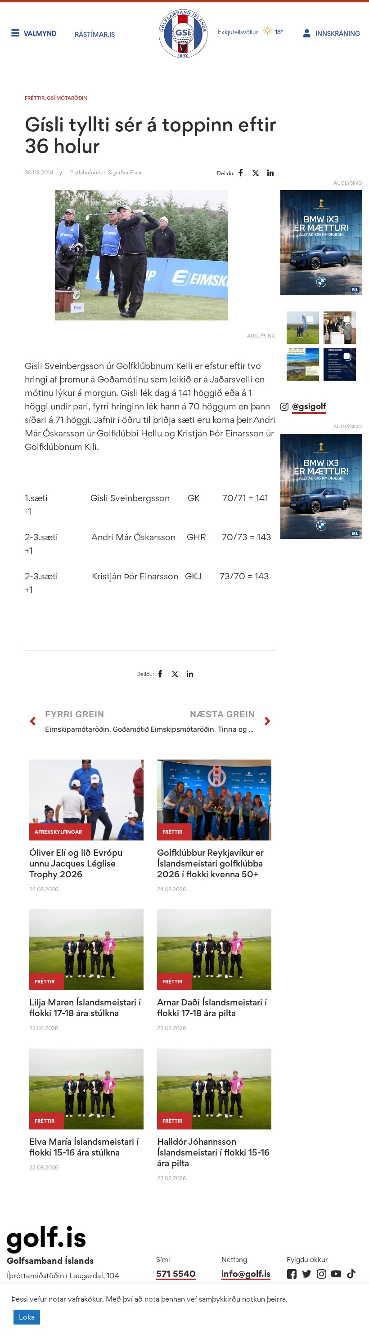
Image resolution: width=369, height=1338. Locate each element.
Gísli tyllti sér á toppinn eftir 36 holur (150, 135)
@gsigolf (309, 406)
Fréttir (35, 98)
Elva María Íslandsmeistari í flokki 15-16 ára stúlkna (84, 1147)
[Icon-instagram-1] (321, 1274)
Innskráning (337, 33)
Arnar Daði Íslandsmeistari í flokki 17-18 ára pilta (212, 1007)
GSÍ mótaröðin (67, 98)
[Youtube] (336, 1274)
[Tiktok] (351, 1274)
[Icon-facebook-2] (292, 1274)
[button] (303, 327)
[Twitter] (307, 1274)
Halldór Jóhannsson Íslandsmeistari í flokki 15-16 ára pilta (213, 1152)
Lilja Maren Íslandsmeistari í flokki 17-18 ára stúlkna (85, 1007)
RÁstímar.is (95, 34)
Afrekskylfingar (58, 832)
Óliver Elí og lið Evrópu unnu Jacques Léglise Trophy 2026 (75, 863)
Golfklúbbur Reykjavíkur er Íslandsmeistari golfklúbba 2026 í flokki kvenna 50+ (210, 863)
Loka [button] (27, 1316)
